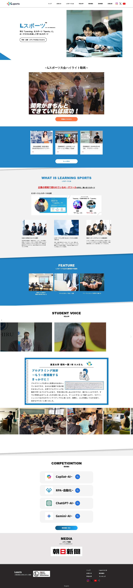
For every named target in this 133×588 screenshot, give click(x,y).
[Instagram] (116, 3)
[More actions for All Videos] (2, 320)
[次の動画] (131, 336)
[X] (120, 3)
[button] (2, 320)
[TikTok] (99, 580)
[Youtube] (124, 3)
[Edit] (77, 476)
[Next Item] (130, 421)
